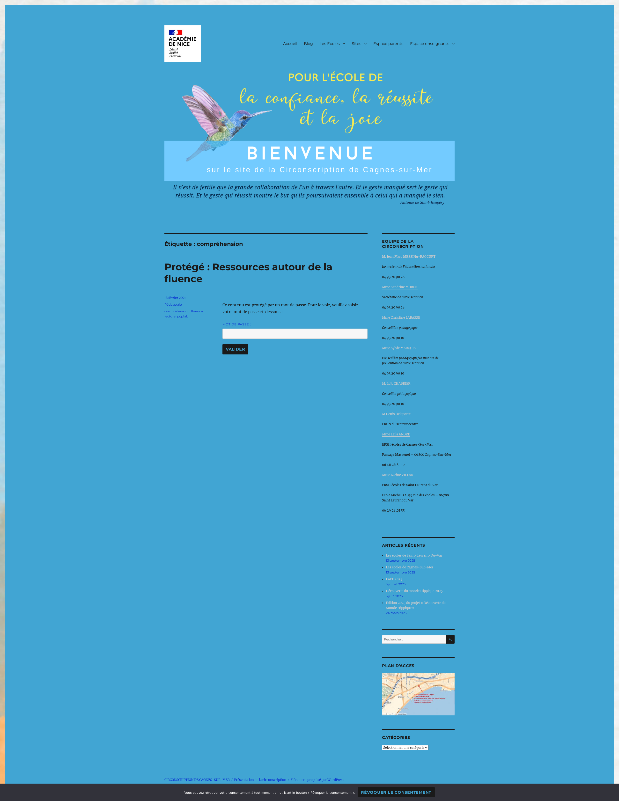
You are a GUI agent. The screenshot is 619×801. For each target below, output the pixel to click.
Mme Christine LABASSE (401, 318)
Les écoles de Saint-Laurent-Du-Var (414, 555)
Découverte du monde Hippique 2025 (414, 591)
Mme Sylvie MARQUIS (399, 348)
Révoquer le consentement (396, 792)
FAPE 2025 (394, 579)
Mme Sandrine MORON (400, 287)
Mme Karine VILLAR (397, 475)
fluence (197, 311)
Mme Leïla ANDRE (396, 434)
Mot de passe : (236, 324)
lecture (170, 316)
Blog (308, 43)
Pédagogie (173, 304)
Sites (356, 43)
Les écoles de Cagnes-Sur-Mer (409, 567)
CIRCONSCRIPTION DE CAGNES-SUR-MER (197, 780)
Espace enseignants (429, 43)
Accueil (290, 43)
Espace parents (388, 43)
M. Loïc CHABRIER (396, 384)
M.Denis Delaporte (396, 414)
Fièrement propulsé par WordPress (317, 780)
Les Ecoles (330, 43)
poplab (182, 316)
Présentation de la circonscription (260, 780)
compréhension (177, 311)
